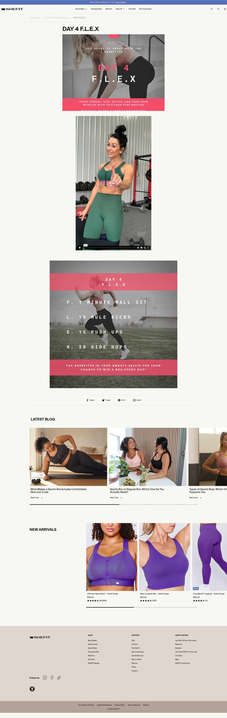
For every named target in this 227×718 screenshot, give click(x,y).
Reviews (178, 648)
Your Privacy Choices (86, 705)
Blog (177, 659)
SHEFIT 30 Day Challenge (57, 17)
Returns (135, 663)
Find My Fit (136, 648)
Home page (35, 17)
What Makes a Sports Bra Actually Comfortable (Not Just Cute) (58, 491)
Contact (135, 644)
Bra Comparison (138, 652)
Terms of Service (134, 705)
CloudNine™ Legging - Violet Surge (209, 594)
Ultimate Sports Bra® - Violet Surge (102, 594)
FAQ (133, 640)
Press (134, 667)
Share (92, 400)
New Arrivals (92, 644)
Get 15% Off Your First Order (185, 640)
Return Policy (137, 659)
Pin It (123, 400)
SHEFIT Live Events (182, 663)
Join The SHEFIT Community (186, 652)
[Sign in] (218, 9)
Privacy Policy (119, 705)
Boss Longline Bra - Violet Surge (154, 594)
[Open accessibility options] (32, 689)
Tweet (108, 400)
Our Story (178, 655)
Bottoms (91, 655)
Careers (135, 670)
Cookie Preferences (104, 705)
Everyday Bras (93, 652)
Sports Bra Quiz (137, 655)
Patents (146, 705)
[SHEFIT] (12, 9)
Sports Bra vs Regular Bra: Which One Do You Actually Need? (137, 491)
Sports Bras (92, 648)
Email (139, 400)
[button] (225, 9)
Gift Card (91, 659)
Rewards (178, 644)
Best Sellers (92, 640)
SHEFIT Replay (93, 663)
